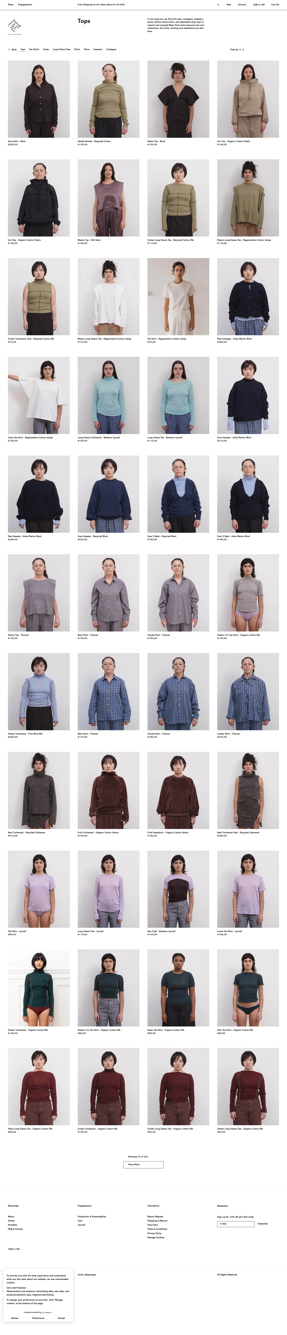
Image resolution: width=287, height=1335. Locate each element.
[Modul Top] (39, 592)
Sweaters (97, 50)
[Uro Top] (248, 99)
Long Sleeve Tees (61, 50)
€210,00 (222, 441)
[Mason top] (109, 197)
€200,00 (13, 737)
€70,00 (151, 342)
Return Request (155, 1217)
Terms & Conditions (157, 1229)
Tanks (46, 50)
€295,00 (13, 540)
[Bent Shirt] (109, 592)
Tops (23, 50)
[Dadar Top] (178, 99)
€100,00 (13, 441)
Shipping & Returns (157, 1221)
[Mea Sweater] (39, 494)
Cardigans (111, 50)
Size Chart (152, 1225)
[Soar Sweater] (248, 395)
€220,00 (82, 540)
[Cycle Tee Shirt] (39, 395)
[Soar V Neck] (178, 494)
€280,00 (222, 342)
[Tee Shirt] (178, 296)
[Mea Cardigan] (248, 296)
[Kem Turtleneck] (39, 790)
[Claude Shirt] (178, 592)
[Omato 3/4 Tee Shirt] (248, 592)
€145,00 (82, 145)
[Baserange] (16, 27)
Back (14, 50)
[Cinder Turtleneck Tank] (39, 296)
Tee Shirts (34, 50)
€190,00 (82, 243)
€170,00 (222, 243)
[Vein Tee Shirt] (248, 987)
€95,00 (151, 1033)
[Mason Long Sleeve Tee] (248, 197)
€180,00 (152, 737)
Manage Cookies (155, 1238)
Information (153, 1206)
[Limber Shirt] (248, 691)
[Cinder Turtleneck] (109, 1086)
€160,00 (152, 540)
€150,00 (82, 441)
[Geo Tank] (178, 889)
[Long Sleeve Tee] (178, 395)
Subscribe (263, 1224)
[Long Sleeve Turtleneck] (109, 395)
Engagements (85, 1206)
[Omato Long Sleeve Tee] (248, 1086)
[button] (12, 5)
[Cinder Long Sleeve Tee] (178, 197)
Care (80, 1221)
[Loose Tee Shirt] (248, 889)
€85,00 (12, 935)
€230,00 (13, 145)
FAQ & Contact (15, 1229)
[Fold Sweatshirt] (178, 790)
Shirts (77, 50)
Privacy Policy (154, 1234)
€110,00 (152, 243)
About (11, 1217)
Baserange (13, 1206)
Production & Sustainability (92, 1217)
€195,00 (222, 540)
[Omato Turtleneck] (39, 691)
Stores (11, 1221)
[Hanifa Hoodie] (109, 99)
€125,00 (13, 638)
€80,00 (221, 1033)
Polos (87, 50)
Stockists (12, 1225)
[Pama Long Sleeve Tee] (39, 1086)
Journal (81, 1225)
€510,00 (13, 836)
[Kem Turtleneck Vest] (248, 790)
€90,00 (221, 1132)
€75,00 (12, 342)
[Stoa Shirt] (39, 99)
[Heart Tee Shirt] (178, 987)
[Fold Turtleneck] (109, 790)
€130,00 (152, 145)
